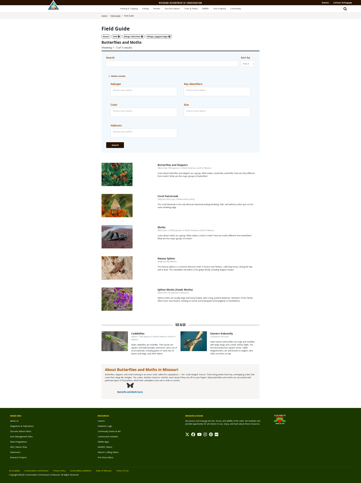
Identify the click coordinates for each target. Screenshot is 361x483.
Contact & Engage (342, 2)
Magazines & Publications (22, 426)
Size (186, 104)
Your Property (219, 8)
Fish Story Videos (105, 457)
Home (104, 15)
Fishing (145, 8)
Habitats (116, 125)
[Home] (53, 8)
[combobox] (248, 64)
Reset (106, 36)
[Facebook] (193, 435)
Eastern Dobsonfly (221, 333)
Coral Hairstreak (168, 196)
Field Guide (116, 15)
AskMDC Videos (105, 447)
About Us (14, 421)
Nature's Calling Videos (108, 452)
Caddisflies (137, 333)
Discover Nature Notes (20, 431)
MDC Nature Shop (18, 447)
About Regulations (18, 441)
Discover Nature (172, 8)
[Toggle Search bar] (345, 9)
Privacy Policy (59, 470)
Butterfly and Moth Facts (130, 391)
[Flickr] (216, 435)
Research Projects (18, 457)
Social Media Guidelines (80, 470)
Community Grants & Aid (109, 431)
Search (110, 57)
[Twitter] (187, 435)
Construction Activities (108, 436)
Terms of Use (122, 470)
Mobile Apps (103, 441)
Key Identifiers (193, 84)
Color (114, 104)
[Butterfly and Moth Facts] (130, 386)
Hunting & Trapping (129, 8)
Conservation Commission (36, 470)
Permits (156, 8)
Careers (101, 421)
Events (325, 2)
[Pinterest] (211, 435)
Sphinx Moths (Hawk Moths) (175, 289)
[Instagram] (205, 435)
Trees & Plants (191, 8)
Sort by (245, 57)
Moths (161, 227)
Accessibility (14, 470)
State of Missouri (104, 470)
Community (235, 8)
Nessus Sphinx (166, 258)
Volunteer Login (105, 426)
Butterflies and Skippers (173, 165)
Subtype (116, 84)
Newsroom (15, 452)
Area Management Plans (21, 436)
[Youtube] (199, 435)
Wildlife (205, 8)
